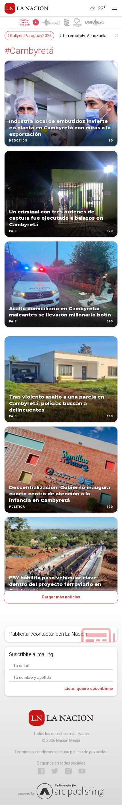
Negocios (18, 140)
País (13, 231)
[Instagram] (68, 771)
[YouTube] (82, 771)
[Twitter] (54, 771)
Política (17, 506)
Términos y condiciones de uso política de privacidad (61, 752)
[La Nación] (26, 8)
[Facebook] (41, 771)
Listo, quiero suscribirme (88, 688)
